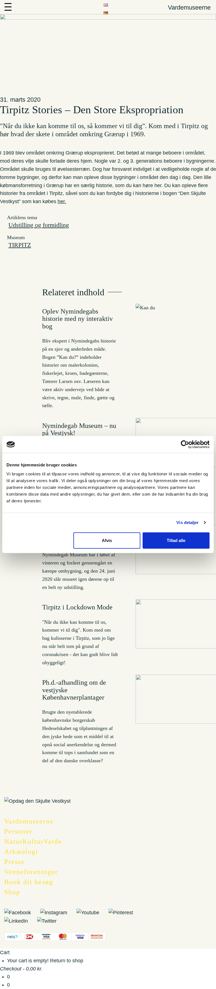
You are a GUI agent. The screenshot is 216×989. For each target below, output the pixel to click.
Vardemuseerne (28, 821)
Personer (18, 831)
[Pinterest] (125, 912)
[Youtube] (91, 912)
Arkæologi (21, 851)
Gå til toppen (207, 798)
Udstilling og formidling (38, 224)
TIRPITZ (19, 244)
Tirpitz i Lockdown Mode (77, 607)
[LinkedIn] (20, 921)
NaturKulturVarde (33, 841)
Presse (14, 861)
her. (62, 201)
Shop (12, 892)
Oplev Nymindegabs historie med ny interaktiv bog (77, 319)
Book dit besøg (28, 882)
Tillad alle (176, 540)
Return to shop (66, 960)
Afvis (107, 540)
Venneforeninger (31, 871)
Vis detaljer (187, 522)
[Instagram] (57, 912)
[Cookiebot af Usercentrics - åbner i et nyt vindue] (185, 444)
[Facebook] (21, 912)
